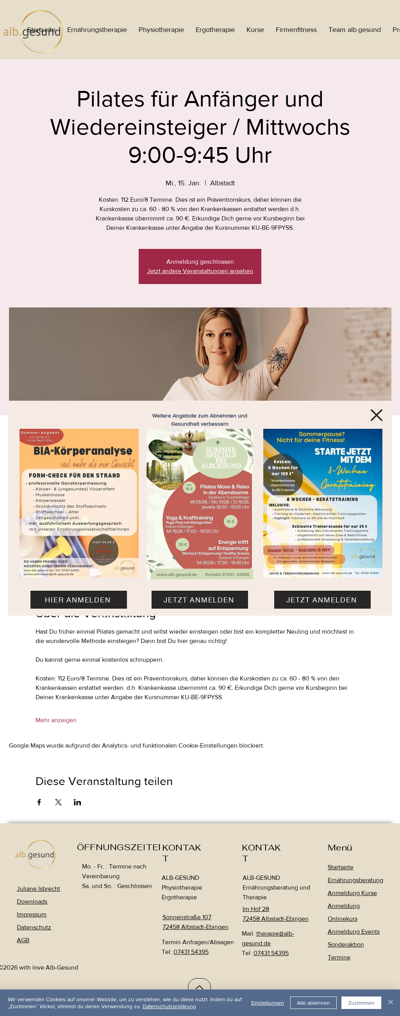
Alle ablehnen (313, 1003)
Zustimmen (361, 1003)
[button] (376, 415)
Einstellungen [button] (267, 1003)
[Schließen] (390, 1003)
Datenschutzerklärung (169, 1006)
